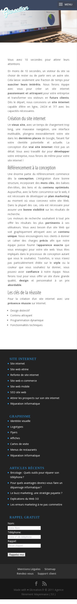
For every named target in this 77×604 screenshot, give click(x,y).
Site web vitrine (19, 369)
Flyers (13, 432)
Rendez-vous (25, 573)
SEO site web (18, 392)
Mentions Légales (29, 569)
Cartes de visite (19, 444)
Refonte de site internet (24, 375)
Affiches (15, 438)
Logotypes (16, 426)
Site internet (17, 363)
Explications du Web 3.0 (24, 498)
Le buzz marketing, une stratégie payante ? (36, 493)
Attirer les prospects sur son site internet (34, 398)
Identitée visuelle (20, 421)
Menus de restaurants (23, 449)
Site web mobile (20, 386)
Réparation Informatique (25, 403)
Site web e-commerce (23, 380)
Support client (47, 573)
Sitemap (50, 569)
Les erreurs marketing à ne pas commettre (36, 504)
